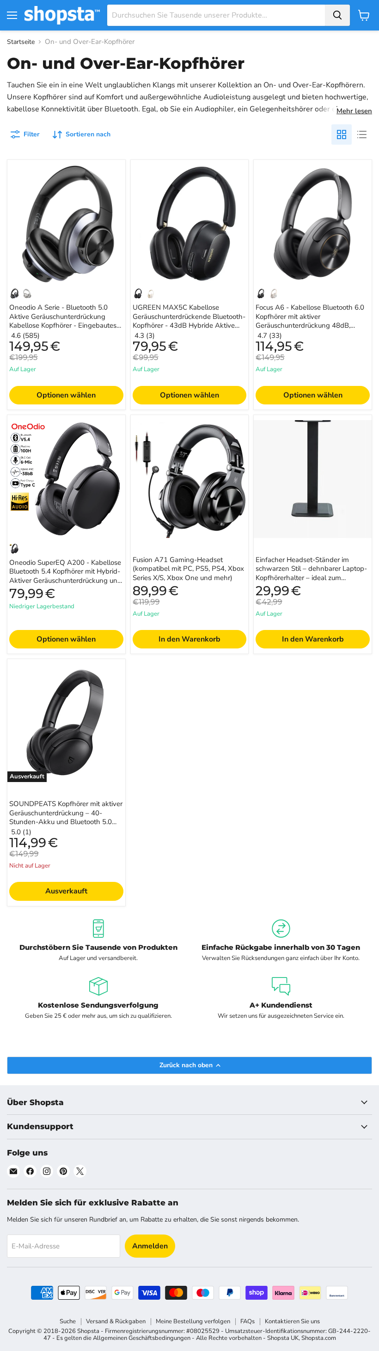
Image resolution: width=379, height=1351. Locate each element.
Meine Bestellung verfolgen (193, 1321)
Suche (68, 1321)
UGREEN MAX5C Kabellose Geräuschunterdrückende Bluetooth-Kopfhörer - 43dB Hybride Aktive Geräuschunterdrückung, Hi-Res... (189, 321)
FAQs (247, 1321)
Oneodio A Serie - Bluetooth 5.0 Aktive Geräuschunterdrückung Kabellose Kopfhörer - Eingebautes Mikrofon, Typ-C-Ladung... (62, 321)
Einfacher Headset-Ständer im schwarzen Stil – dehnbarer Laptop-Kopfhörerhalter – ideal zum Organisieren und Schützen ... (311, 573)
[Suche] (337, 15)
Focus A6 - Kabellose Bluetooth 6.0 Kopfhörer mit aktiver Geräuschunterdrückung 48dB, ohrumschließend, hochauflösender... (312, 321)
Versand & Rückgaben (116, 1321)
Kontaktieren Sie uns (292, 1321)
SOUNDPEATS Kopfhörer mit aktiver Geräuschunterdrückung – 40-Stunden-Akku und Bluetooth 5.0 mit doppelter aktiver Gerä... (65, 817)
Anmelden (150, 1246)
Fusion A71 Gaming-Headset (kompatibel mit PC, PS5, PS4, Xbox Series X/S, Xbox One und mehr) (188, 568)
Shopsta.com (318, 1338)
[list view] (362, 134)
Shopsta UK (283, 1338)
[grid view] (341, 134)
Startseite (21, 42)
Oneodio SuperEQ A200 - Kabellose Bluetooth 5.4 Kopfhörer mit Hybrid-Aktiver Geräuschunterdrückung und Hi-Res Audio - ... (65, 576)
